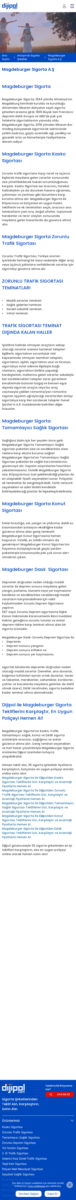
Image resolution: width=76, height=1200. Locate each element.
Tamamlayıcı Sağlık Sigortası (21, 1137)
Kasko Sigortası (12, 1127)
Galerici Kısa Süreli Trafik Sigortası (24, 1158)
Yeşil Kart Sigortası (14, 1163)
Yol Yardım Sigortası (15, 1148)
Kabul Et (52, 1193)
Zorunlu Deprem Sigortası (19, 1142)
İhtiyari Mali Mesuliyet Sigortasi (22, 1169)
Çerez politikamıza (36, 1186)
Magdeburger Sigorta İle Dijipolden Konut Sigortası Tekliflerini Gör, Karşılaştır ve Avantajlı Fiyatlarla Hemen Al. (37, 820)
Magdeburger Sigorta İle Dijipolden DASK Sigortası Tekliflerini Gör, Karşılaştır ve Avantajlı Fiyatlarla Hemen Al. (37, 833)
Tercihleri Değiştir (28, 1193)
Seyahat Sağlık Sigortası (18, 1174)
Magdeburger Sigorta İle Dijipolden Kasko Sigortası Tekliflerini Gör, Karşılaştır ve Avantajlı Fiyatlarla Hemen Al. (37, 782)
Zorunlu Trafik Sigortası (17, 1132)
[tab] (38, 1120)
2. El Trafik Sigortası (15, 1153)
